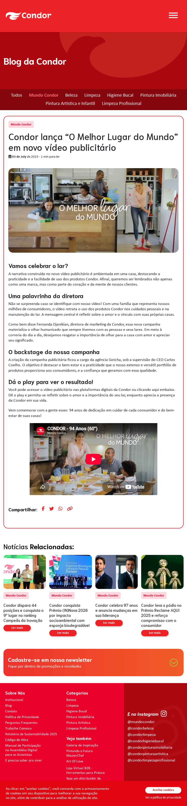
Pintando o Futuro (79, 751)
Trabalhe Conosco (18, 728)
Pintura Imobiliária (158, 95)
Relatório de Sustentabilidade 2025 (31, 734)
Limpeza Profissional (121, 103)
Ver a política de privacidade (163, 797)
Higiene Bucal (120, 95)
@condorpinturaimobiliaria (149, 747)
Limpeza (92, 95)
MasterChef (75, 756)
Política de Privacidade (22, 717)
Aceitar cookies (163, 790)
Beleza (71, 95)
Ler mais (17, 628)
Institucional (14, 700)
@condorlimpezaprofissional (151, 760)
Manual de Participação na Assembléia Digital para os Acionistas (23, 750)
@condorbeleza (140, 728)
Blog (8, 706)
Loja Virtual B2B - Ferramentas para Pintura (85, 770)
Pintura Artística (78, 723)
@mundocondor (141, 722)
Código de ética (16, 740)
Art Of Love (74, 761)
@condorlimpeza (141, 735)
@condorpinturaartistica (147, 754)
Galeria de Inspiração (82, 745)
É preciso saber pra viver (23, 760)
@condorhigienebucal (145, 741)
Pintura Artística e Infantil (70, 103)
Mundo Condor (43, 95)
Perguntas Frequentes (21, 723)
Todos (16, 95)
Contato (11, 711)
